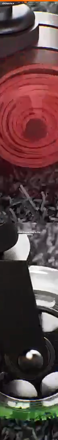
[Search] (52, 3)
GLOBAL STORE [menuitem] (43, 2)
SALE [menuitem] (23, 2)
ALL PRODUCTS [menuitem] (31, 2)
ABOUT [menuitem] (37, 2)
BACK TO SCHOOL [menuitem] (32, 4)
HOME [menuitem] (19, 2)
